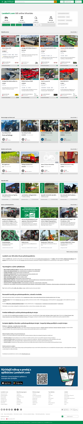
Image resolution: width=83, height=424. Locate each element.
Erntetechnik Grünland (37, 395)
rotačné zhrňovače (23, 271)
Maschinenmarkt (4, 394)
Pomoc (3, 419)
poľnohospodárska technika (63, 13)
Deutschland (66, 396)
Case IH (54, 315)
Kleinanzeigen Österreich (69, 395)
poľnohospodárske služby (63, 23)
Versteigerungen (4, 399)
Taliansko (55, 327)
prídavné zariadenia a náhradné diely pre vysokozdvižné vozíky (63, 284)
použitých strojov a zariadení (17, 315)
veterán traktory (37, 269)
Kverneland (21, 316)
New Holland (28, 269)
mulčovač (18, 276)
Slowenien (66, 402)
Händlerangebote (4, 395)
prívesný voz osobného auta (23, 275)
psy (24, 299)
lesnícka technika (61, 16)
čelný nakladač (13, 284)
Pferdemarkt (35, 399)
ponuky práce (45, 299)
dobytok (17, 299)
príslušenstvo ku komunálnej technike (50, 303)
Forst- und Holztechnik (37, 396)
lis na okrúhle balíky (36, 271)
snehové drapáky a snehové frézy (41, 282)
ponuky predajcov (6, 24)
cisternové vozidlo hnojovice (34, 279)
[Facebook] (7, 409)
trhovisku (22, 260)
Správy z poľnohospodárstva (7, 204)
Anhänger (18, 404)
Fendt (25, 269)
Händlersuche (3, 398)
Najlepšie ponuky (5, 32)
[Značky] (18, 409)
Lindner (51, 315)
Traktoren (18, 394)
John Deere (21, 269)
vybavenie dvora (38, 303)
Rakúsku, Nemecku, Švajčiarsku (47, 327)
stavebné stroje (27, 297)
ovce (22, 299)
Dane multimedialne (8, 414)
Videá (35, 24)
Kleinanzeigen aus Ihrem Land (8, 117)
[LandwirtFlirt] (21, 409)
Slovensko (63, 327)
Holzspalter (19, 401)
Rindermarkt (35, 398)
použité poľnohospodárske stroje (43, 258)
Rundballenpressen (20, 396)
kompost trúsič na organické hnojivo (46, 279)
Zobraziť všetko (74, 32)
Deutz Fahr (8, 316)
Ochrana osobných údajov (28, 414)
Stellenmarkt (35, 402)
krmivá (68, 16)
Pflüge (18, 398)
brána (18, 274)
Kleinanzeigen (3, 396)
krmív (54, 297)
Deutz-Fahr (50, 404)
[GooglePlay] (18, 383)
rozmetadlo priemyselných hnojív (22, 279)
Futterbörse (35, 401)
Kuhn (11, 316)
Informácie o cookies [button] (18, 414)
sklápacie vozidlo (14, 275)
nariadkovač (29, 271)
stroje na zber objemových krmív (39, 297)
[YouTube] (2, 409)
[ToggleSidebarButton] (2, 2)
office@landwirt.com (26, 353)
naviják (14, 272)
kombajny (14, 281)
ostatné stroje (60, 303)
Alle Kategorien (4, 401)
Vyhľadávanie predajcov (27, 24)
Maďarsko (59, 327)
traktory (31, 297)
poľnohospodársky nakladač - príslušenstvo (43, 284)
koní (20, 299)
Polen (65, 404)
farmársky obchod (49, 297)
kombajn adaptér (20, 281)
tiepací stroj (27, 272)
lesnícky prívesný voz (20, 272)
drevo (59, 297)
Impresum (48, 414)
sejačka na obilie (24, 276)
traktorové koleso (18, 278)
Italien (65, 401)
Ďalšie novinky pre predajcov (72, 251)
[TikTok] (9, 409)
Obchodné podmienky (40, 414)
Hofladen (34, 404)
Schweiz (65, 399)
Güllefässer (19, 399)
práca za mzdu (59, 299)
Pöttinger (17, 316)
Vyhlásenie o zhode (5, 416)
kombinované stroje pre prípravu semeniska (27, 274)
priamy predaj (69, 20)
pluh (37, 274)
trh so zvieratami (61, 20)
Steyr (41, 315)
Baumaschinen (19, 402)
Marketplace (18, 24)
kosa (18, 271)
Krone (14, 316)
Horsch (31, 316)
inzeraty (13, 24)
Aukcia (39, 24)
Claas (33, 269)
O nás (2, 414)
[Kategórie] (15, 409)
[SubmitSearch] (55, 1)
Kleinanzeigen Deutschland (69, 398)
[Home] (9, 2)
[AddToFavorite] (18, 37)
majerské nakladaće (25, 282)
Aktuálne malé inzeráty (6, 149)
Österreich (66, 394)
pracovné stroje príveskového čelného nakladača (25, 284)
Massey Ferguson (68, 315)
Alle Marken (3, 402)
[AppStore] (6, 383)
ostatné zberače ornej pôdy (29, 281)
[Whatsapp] (11, 409)
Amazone (25, 316)
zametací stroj (32, 282)
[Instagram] (4, 409)
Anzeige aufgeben (4, 404)
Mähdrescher (19, 395)
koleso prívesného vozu (26, 278)
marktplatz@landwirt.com (48, 422)
